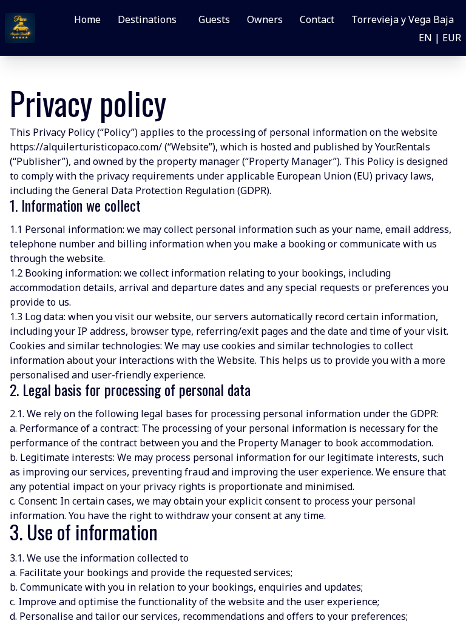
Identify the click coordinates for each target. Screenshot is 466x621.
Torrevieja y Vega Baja (402, 19)
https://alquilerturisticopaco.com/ (86, 146)
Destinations (147, 19)
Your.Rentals (402, 146)
